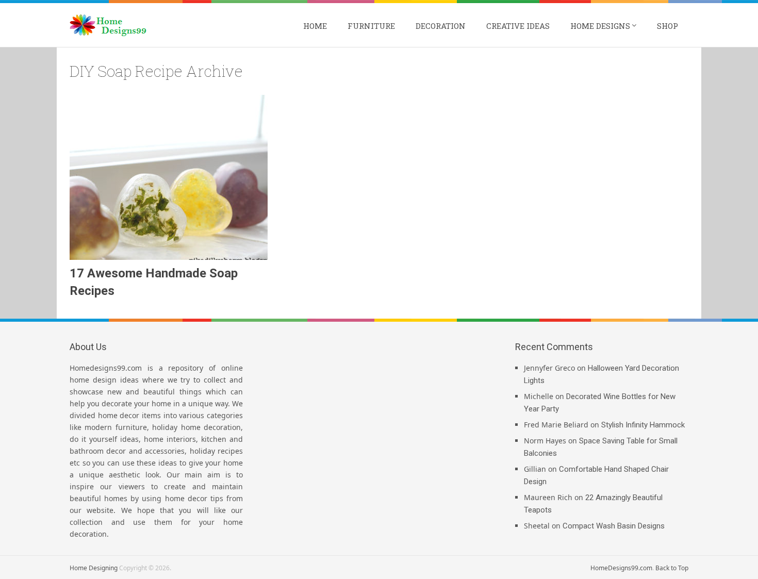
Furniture (371, 26)
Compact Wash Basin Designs (614, 526)
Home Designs (600, 26)
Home (315, 26)
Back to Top (671, 568)
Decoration (441, 26)
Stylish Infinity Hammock (643, 424)
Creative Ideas (518, 26)
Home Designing (94, 568)
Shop (667, 26)
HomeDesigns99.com (621, 568)
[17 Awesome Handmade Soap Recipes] (169, 177)
